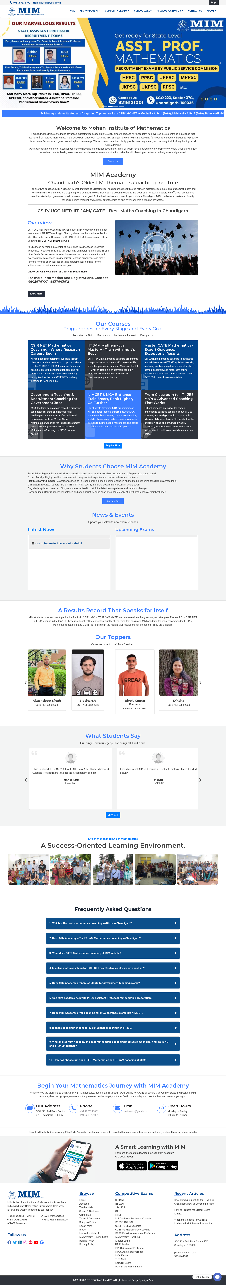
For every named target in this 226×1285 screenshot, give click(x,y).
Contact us (195, 11)
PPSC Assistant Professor (129, 1248)
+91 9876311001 (22, 2)
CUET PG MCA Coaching (128, 1225)
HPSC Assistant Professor (129, 1251)
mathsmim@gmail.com (48, 2)
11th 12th (120, 1207)
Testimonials (86, 1207)
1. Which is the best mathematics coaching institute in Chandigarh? (113, 923)
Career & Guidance (89, 1211)
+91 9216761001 (89, 1115)
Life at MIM (85, 1225)
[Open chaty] (217, 1277)
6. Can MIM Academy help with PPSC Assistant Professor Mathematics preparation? (113, 998)
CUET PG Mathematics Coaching (132, 1229)
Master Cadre (122, 1240)
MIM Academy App (90, 11)
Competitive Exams (116, 11)
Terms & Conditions (89, 1218)
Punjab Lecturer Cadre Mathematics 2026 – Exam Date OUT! (157, 579)
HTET (118, 1214)
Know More (36, 293)
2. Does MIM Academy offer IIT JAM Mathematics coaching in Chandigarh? (113, 938)
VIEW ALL (113, 815)
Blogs (82, 1229)
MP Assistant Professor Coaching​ (133, 1218)
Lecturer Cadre (123, 1262)
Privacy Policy (87, 1244)
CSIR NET (120, 1200)
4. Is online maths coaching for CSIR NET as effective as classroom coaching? (113, 968)
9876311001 (188, 1252)
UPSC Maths (122, 1244)
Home (72, 11)
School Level (142, 11)
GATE (118, 1211)
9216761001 (181, 1256)
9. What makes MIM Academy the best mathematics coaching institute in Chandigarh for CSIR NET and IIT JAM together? (113, 1043)
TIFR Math (120, 1259)
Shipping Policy (87, 1222)
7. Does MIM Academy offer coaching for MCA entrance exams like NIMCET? (113, 1013)
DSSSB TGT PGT (124, 1222)
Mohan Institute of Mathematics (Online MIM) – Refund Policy (94, 1237)
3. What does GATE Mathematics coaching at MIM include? (113, 953)
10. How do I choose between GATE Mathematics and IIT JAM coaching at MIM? (113, 1060)
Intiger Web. (147, 1280)
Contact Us (113, 161)
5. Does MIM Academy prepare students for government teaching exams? (113, 983)
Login (213, 2)
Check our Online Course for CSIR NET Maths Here (57, 271)
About (210, 11)
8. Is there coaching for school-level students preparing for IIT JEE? (113, 1028)
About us (84, 1203)
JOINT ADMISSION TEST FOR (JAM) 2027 (59, 579)
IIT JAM (119, 1203)
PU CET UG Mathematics (128, 1266)
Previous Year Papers (169, 11)
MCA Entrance (122, 1255)
